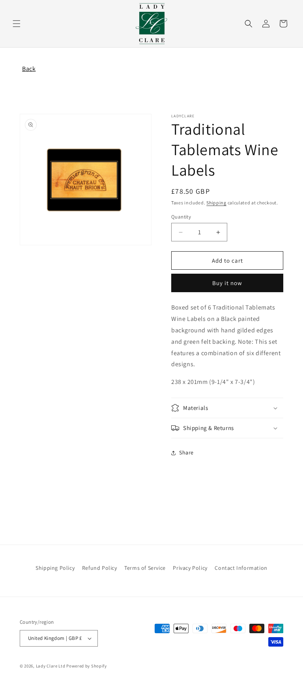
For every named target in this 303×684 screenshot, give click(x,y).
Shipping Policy (55, 567)
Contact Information (241, 567)
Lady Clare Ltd (50, 666)
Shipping (216, 203)
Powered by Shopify (86, 666)
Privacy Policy (190, 567)
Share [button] (186, 452)
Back (29, 69)
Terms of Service (145, 567)
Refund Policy (99, 567)
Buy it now (227, 283)
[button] (16, 23)
